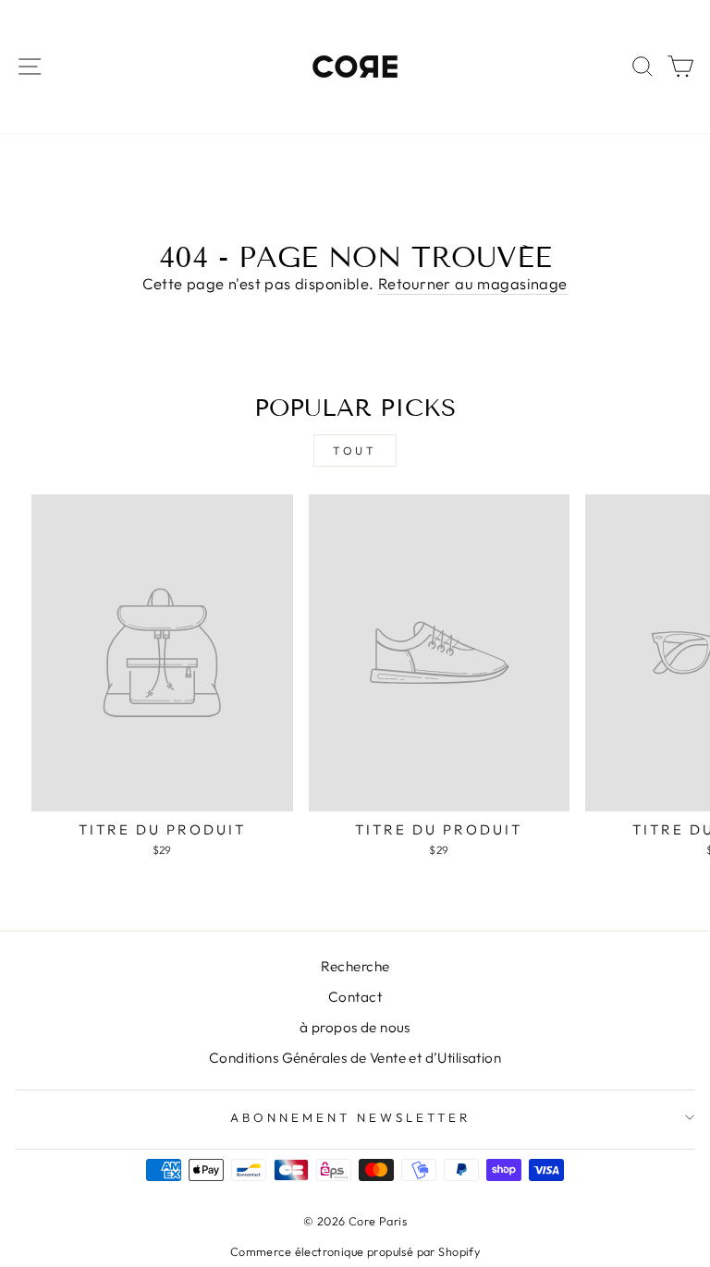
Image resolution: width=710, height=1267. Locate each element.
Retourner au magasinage (473, 283)
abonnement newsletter (350, 1117)
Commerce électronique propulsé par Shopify (355, 1251)
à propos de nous (355, 1027)
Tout (354, 450)
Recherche (355, 966)
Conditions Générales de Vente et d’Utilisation (355, 1057)
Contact (355, 996)
